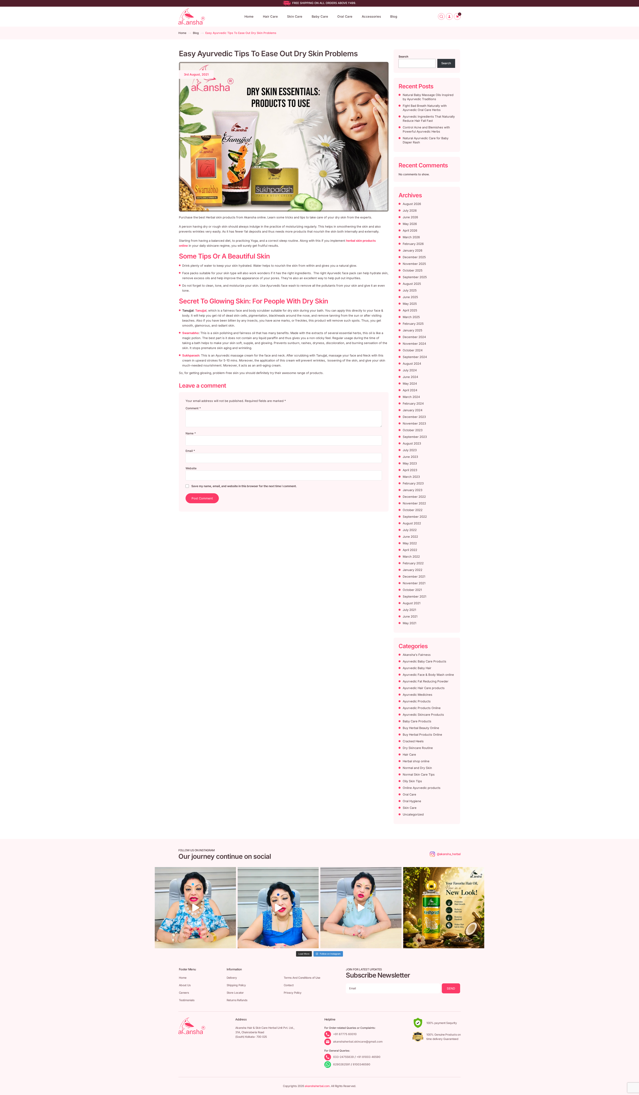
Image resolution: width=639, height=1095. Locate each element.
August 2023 (412, 443)
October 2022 (413, 510)
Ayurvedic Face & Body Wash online (428, 674)
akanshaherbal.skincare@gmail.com (358, 1041)
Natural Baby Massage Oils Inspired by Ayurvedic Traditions (428, 97)
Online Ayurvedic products (421, 788)
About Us (185, 985)
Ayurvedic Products (417, 701)
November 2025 (414, 264)
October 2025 (413, 270)
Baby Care (320, 16)
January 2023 (412, 490)
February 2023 (413, 483)
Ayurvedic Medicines (417, 694)
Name (191, 433)
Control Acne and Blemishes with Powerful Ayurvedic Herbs (426, 129)
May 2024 (410, 383)
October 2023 (413, 430)
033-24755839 (343, 1057)
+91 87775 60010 (345, 1034)
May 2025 (410, 303)
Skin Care (294, 16)
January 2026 (412, 250)
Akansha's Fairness (417, 654)
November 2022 (414, 503)
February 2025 (413, 323)
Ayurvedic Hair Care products (424, 688)
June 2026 (410, 217)
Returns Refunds (237, 1000)
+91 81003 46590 (368, 1057)
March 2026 (411, 237)
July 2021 (409, 610)
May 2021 (409, 623)
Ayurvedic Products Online (422, 708)
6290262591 (341, 1064)
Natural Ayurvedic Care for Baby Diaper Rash (425, 140)
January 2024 (413, 410)
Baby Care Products (417, 721)
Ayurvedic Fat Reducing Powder (425, 681)
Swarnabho (190, 333)
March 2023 (411, 476)
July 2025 (410, 290)
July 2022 (410, 530)
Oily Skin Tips (412, 781)
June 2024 (410, 377)
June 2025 (410, 297)
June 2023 (410, 456)
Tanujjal (201, 310)
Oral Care (344, 16)
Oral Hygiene (412, 801)
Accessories (371, 16)
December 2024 (414, 337)
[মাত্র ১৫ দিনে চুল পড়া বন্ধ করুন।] (361, 907)
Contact (289, 985)
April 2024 (410, 390)
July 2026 (410, 210)
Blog (393, 16)
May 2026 (410, 224)
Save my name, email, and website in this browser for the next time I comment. (244, 486)
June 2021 (410, 616)
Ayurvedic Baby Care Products (424, 661)
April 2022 (410, 550)
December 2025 (414, 257)
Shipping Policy (236, 985)
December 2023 (414, 417)
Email (190, 451)
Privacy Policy (292, 992)
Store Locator (235, 992)
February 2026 (413, 244)
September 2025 (415, 277)
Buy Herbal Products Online (422, 734)
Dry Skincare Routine (418, 748)
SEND (451, 988)
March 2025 (411, 317)
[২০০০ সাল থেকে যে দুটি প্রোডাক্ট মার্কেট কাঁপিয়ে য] (195, 907)
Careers (184, 992)
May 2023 (410, 463)
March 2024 (411, 397)
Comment (193, 408)
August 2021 (411, 603)
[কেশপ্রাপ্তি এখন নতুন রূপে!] (443, 907)
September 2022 (415, 516)
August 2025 (412, 283)
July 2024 (410, 370)
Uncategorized (413, 814)
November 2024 (414, 343)
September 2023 (415, 437)
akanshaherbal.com (317, 1086)
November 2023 (414, 423)
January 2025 (412, 330)
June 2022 (410, 536)
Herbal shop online (416, 761)
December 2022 (414, 496)
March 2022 (411, 556)
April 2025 (410, 310)
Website (191, 468)
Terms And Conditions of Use (302, 977)
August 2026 (412, 204)
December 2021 (414, 576)
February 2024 (413, 403)
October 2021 (412, 590)
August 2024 (412, 363)
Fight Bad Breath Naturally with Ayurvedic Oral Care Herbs (425, 108)
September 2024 (415, 357)
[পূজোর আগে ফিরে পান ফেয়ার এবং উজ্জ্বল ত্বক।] (278, 907)
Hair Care (270, 16)
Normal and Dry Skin (417, 768)
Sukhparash (190, 355)
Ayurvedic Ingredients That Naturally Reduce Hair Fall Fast (429, 118)
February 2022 (413, 563)
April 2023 (410, 470)
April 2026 (410, 230)
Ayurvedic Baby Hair (417, 668)
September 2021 (414, 596)
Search (403, 56)
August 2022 (412, 523)
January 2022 (412, 570)
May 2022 (410, 543)
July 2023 (410, 450)
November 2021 (414, 583)
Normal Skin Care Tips (419, 774)
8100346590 (361, 1064)
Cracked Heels (413, 741)
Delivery (232, 977)
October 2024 (413, 350)
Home (249, 16)
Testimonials (186, 1000)
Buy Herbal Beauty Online (421, 728)
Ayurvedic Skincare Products (423, 714)
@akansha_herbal (449, 854)
